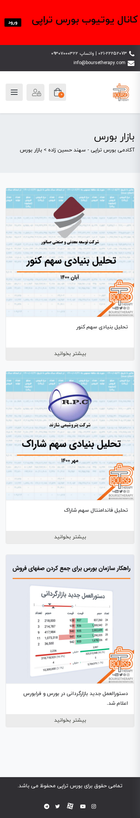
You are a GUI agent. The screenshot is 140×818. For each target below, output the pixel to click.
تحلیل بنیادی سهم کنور (102, 327)
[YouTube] (82, 807)
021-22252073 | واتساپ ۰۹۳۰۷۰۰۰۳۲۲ (89, 54)
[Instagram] (93, 807)
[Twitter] (57, 807)
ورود (13, 22)
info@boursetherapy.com (99, 63)
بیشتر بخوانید (70, 353)
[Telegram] (46, 807)
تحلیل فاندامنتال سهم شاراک (96, 510)
